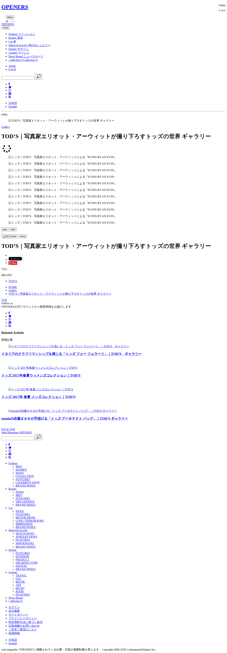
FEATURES (23, 479)
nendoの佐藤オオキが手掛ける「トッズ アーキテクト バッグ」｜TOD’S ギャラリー (64, 418)
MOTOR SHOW (25, 517)
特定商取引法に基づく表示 (26, 622)
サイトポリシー (18, 614)
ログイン (14, 607)
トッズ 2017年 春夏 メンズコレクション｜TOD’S (38, 397)
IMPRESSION (24, 523)
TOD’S (13, 281)
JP (7, 21)
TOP (4, 300)
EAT (18, 578)
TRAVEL (21, 575)
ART (18, 585)
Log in (12, 69)
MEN (19, 466)
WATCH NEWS (25, 533)
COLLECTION (25, 476)
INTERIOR (22, 556)
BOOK (20, 591)
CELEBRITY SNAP (28, 482)
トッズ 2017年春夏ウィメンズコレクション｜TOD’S (41, 375)
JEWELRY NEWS (26, 536)
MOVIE (20, 581)
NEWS (20, 472)
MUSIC (20, 588)
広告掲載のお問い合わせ (24, 625)
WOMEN (21, 469)
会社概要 (14, 610)
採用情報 (14, 633)
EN (13, 21)
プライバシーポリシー (23, 618)
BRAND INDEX (26, 485)
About (12, 66)
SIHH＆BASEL (25, 543)
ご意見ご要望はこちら (23, 629)
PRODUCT (22, 559)
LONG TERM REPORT (30, 520)
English (13, 106)
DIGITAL (21, 565)
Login (222, 10)
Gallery (5, 126)
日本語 (13, 103)
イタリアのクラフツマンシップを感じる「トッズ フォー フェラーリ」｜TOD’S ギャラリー (71, 354)
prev (5, 229)
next (13, 229)
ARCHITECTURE (27, 562)
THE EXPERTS (25, 501)
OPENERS (14, 7)
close (22, 236)
